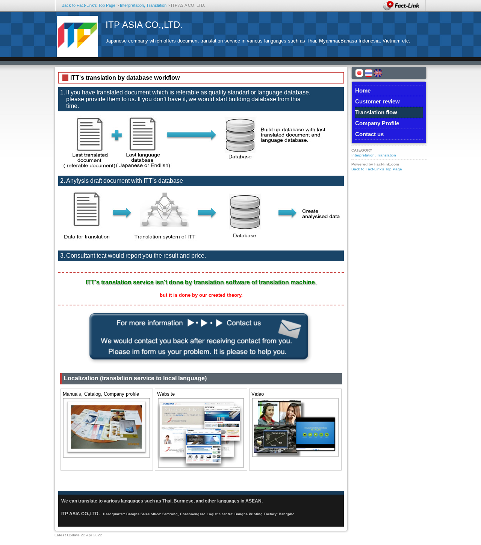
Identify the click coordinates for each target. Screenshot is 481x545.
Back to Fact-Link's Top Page (88, 5)
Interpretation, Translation (143, 5)
